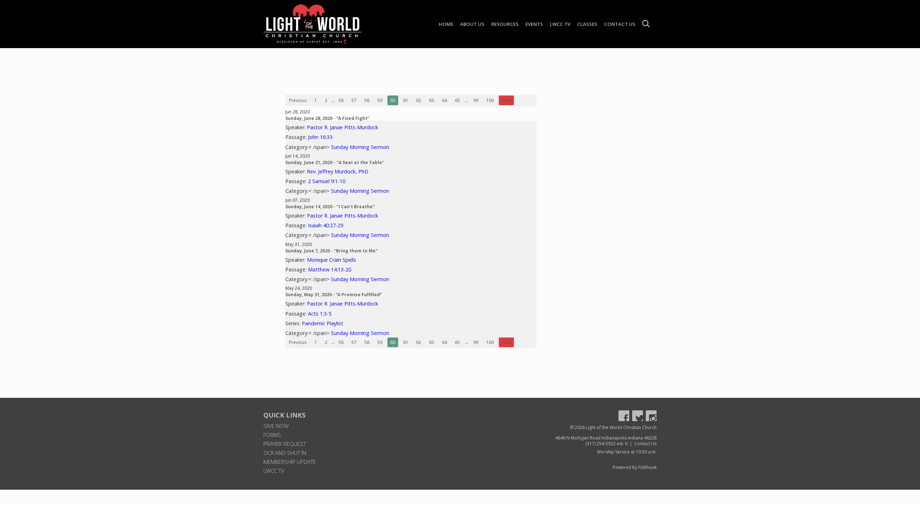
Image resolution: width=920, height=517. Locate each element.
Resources (505, 24)
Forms (272, 434)
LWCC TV (560, 24)
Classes (587, 24)
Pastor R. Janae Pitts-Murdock (342, 127)
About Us (472, 24)
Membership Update (289, 461)
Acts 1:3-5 (319, 313)
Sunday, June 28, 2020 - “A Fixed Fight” (327, 118)
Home (446, 24)
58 (366, 100)
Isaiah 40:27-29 (325, 225)
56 (341, 100)
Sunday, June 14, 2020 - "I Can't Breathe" (330, 207)
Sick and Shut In (284, 452)
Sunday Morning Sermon (360, 147)
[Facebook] (623, 415)
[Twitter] (637, 415)
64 (444, 100)
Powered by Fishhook (635, 467)
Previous (298, 100)
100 (490, 100)
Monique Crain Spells (331, 259)
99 (475, 100)
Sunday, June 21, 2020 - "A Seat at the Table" (334, 162)
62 (418, 100)
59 (379, 100)
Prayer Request (284, 443)
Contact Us (619, 24)
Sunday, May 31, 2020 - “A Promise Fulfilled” (333, 295)
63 (431, 100)
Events (534, 24)
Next (506, 100)
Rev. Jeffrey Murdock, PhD (337, 171)
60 (392, 100)
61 (405, 100)
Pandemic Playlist (322, 323)
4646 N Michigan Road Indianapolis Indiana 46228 (606, 438)
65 (457, 100)
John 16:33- (321, 137)
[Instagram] (651, 415)
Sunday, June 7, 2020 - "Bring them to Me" (331, 251)
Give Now (276, 425)
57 (353, 100)
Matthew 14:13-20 (329, 269)
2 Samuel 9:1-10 (326, 181)
